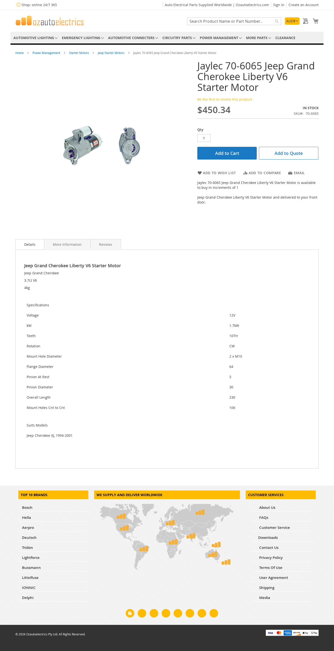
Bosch (27, 507)
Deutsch (29, 537)
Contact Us (268, 547)
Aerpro (28, 527)
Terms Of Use (270, 567)
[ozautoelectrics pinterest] (178, 614)
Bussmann (31, 567)
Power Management (47, 53)
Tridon (27, 547)
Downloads (268, 537)
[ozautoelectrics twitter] (166, 614)
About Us (266, 507)
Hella (26, 517)
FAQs (263, 517)
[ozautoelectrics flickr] (190, 614)
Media (264, 597)
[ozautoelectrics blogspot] (130, 613)
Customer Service (274, 527)
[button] (292, 21)
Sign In (278, 4)
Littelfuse (30, 577)
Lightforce (31, 557)
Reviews (105, 244)
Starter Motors (79, 53)
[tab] (29, 244)
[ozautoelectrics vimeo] (214, 614)
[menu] (167, 37)
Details (29, 244)
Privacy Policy (270, 557)
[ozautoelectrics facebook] (142, 614)
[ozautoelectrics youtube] (202, 614)
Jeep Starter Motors (111, 53)
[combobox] (234, 21)
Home (19, 53)
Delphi (27, 597)
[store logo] (49, 20)
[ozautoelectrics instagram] (154, 614)
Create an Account (304, 4)
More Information (67, 244)
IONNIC (29, 587)
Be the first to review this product (224, 99)
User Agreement (273, 577)
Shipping (266, 587)
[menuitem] (35, 37)
